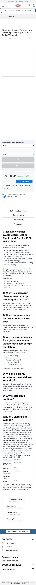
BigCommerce (28, 582)
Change (8, 189)
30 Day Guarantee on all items (15, 508)
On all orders (12, 501)
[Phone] (30, 5)
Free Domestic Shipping (16, 499)
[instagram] (9, 574)
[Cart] (33, 6)
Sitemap (23, 583)
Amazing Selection (13, 519)
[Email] (6, 201)
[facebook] (3, 201)
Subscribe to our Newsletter (18, 531)
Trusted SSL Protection (14, 514)
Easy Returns (11, 506)
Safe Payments (12, 512)
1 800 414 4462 (12, 197)
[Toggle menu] (7, 5)
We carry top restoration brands (15, 521)
